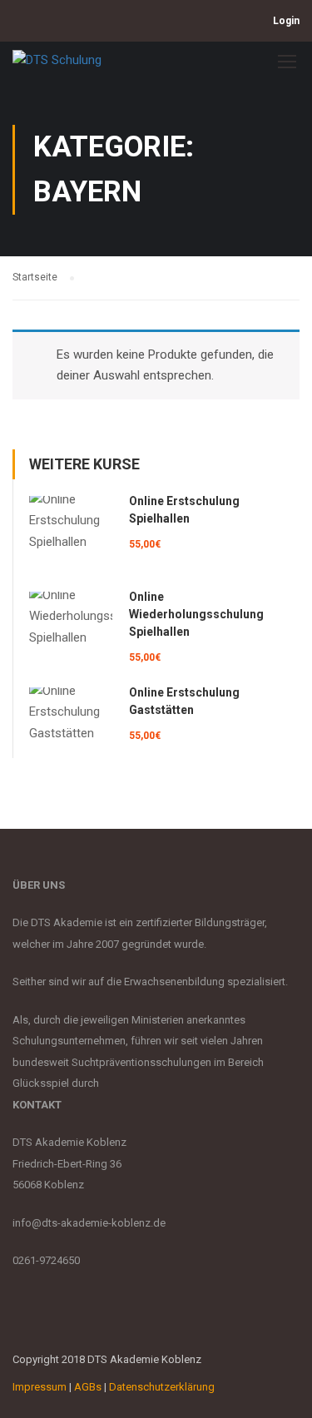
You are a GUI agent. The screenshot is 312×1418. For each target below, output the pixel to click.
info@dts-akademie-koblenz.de (89, 1223)
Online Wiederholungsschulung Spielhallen (196, 614)
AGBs (88, 1387)
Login (286, 21)
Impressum (39, 1387)
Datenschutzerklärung (162, 1387)
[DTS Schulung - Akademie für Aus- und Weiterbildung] (59, 65)
